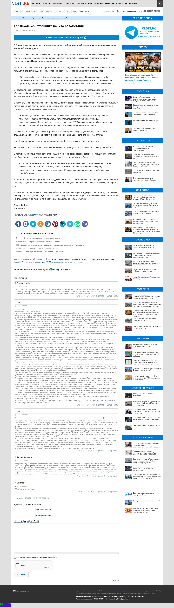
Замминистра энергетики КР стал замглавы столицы (145, 129)
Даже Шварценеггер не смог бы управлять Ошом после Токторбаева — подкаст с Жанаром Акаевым (142, 77)
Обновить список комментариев (33, 498)
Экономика (58, 3)
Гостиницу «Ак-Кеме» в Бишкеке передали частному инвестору (144, 246)
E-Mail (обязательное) (44, 515)
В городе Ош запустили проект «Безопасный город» (38, 238)
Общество (98, 3)
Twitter (145, 11)
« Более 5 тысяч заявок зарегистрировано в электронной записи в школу (75, 259)
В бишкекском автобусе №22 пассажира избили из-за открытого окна (146, 156)
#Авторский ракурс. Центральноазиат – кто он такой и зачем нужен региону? (147, 418)
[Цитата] (31, 521)
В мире (119, 3)
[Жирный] (15, 521)
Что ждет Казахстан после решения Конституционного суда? (146, 345)
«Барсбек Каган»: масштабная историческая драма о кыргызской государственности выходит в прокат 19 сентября (146, 230)
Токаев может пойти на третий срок (146, 121)
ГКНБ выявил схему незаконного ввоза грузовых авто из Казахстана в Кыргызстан (50, 245)
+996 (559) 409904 (61, 269)
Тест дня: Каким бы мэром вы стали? (146, 501)
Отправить (21, 574)
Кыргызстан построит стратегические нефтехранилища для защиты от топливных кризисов (146, 255)
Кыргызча (84, 11)
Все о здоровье (69, 11)
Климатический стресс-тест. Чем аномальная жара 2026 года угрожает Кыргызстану (147, 378)
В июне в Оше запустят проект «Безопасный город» (38, 241)
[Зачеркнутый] (24, 521)
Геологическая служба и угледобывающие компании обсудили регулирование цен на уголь (146, 297)
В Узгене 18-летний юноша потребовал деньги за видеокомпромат (143, 148)
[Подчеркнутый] (21, 521)
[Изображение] (28, 521)
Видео (42, 11)
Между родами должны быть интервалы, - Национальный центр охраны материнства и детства (146, 453)
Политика (46, 3)
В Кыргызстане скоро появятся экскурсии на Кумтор (144, 319)
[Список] (34, 521)
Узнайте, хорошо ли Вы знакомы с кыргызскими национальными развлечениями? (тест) (145, 510)
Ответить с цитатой (96, 296)
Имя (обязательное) (43, 509)
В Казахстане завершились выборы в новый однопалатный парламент (146, 114)
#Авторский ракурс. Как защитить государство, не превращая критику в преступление (146, 411)
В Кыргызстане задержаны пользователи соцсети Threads (144, 179)
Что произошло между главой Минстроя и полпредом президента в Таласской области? (146, 164)
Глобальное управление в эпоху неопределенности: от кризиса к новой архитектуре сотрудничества (146, 362)
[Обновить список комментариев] (29, 278)
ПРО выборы (131, 3)
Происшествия (84, 3)
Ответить (81, 296)
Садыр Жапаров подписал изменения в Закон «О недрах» (147, 327)
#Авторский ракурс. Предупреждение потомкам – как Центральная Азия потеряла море (146, 403)
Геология (109, 3)
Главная (36, 3)
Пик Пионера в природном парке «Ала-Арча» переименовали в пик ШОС (145, 205)
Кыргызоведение (53, 11)
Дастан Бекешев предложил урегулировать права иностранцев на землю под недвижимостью (146, 263)
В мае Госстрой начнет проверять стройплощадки (37, 248)
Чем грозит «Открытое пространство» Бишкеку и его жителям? (147, 369)
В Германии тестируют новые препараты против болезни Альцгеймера (144, 469)
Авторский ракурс (30, 11)
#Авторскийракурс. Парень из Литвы (146, 425)
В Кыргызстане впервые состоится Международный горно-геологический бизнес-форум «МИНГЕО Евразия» (147, 304)
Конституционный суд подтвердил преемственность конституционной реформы (146, 354)
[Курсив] (18, 521)
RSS (160, 3)
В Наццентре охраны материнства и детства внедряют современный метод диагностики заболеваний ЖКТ (147, 476)
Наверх (115, 580)
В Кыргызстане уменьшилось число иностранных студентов (146, 212)
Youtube (152, 11)
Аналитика (70, 3)
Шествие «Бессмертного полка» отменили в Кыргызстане (40, 252)
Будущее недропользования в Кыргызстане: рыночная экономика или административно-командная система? (146, 313)
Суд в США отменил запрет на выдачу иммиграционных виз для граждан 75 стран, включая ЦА (145, 99)
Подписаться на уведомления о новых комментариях (36, 557)
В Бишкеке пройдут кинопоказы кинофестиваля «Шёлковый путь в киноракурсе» (145, 221)
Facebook (148, 11)
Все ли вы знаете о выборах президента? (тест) (143, 494)
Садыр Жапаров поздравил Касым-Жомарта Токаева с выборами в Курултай (146, 107)
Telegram (159, 11)
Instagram (155, 11)
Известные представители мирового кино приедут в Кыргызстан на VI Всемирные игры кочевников (146, 198)
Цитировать (112, 296)
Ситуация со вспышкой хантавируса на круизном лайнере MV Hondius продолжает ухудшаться (146, 461)
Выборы (17, 11)
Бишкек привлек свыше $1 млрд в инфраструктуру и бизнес (145, 270)
